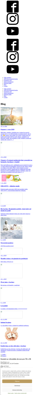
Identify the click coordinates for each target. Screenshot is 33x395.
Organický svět (8, 80)
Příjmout (17, 381)
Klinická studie (7, 83)
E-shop (5, 86)
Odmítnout (17, 385)
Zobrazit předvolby (17, 390)
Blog (5, 84)
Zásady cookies (11, 393)
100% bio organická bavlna (11, 79)
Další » (4, 354)
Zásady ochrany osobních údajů (20, 393)
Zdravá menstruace (8, 81)
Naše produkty (7, 77)
